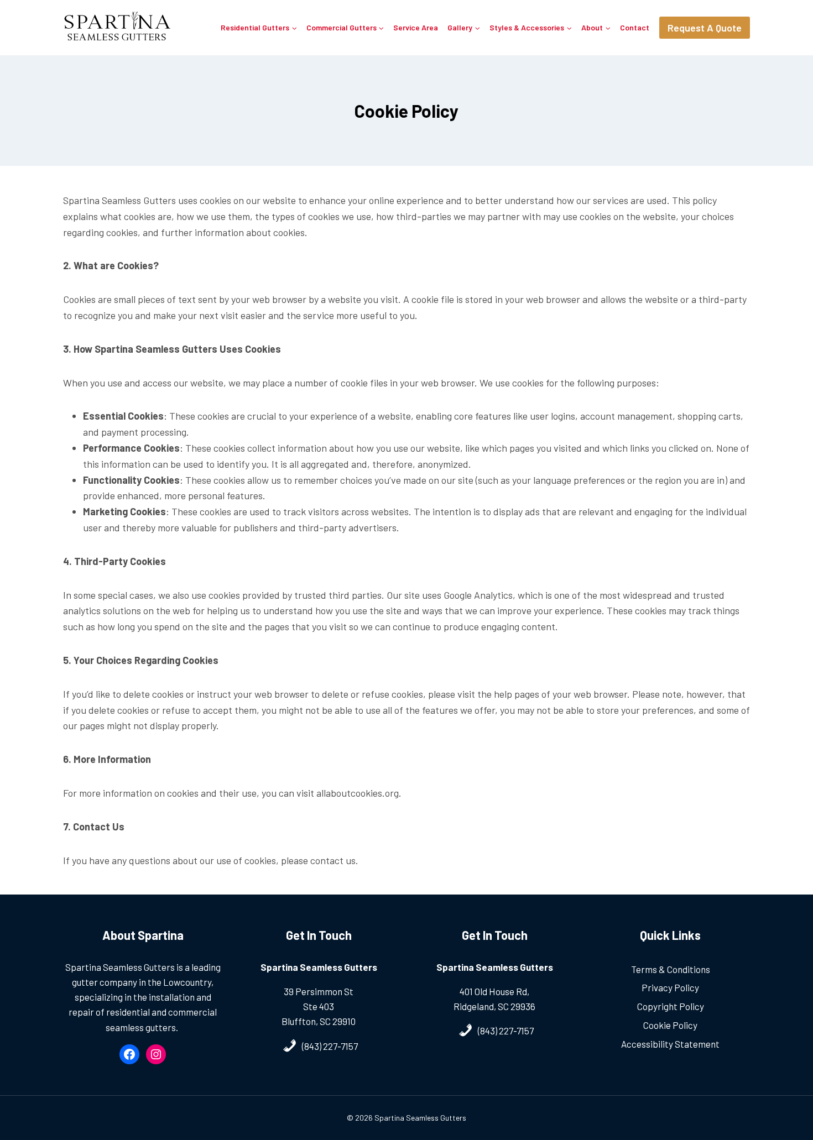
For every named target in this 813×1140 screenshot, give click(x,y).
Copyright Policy (670, 1006)
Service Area (415, 27)
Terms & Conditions (670, 969)
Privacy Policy (670, 987)
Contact (634, 27)
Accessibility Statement (670, 1043)
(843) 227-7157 (330, 1046)
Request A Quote (705, 28)
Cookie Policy (670, 1025)
